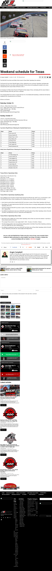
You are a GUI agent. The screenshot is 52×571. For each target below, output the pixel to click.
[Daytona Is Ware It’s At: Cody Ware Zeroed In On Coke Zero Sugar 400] (10, 413)
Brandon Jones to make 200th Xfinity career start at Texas (14, 269)
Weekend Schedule (36, 10)
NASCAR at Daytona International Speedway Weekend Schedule (8, 397)
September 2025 (23, 515)
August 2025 (22, 516)
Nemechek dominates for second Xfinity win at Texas (41, 269)
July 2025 (21, 518)
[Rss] (10, 517)
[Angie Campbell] (5, 257)
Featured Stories (4, 10)
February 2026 (22, 508)
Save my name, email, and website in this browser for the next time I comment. (19, 293)
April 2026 (21, 506)
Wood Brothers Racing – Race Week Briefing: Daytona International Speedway (9, 471)
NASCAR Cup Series (14, 10)
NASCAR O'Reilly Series (25, 10)
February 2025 (22, 524)
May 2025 (21, 520)
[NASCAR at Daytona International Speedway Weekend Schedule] (10, 390)
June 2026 (21, 503)
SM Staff (1, 399)
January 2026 (22, 510)
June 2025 (21, 519)
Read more (3, 405)
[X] (5, 52)
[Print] (5, 65)
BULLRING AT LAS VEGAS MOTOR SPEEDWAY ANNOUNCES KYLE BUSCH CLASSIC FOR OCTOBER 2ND (9, 446)
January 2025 (22, 526)
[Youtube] (47, 77)
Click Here (32, 239)
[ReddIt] (5, 56)
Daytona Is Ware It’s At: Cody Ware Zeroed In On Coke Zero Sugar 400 (8, 420)
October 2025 (22, 514)
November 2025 (22, 512)
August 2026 (22, 500)
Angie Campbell (5, 77)
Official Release (3, 422)
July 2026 (21, 502)
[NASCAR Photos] (50, 77)
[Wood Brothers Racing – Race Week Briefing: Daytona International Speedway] (10, 463)
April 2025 (21, 522)
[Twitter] (42, 77)
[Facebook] (5, 47)
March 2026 (22, 507)
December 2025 (22, 511)
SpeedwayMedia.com (26, 244)
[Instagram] (45, 77)
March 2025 (22, 523)
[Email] (5, 61)
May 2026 (21, 504)
